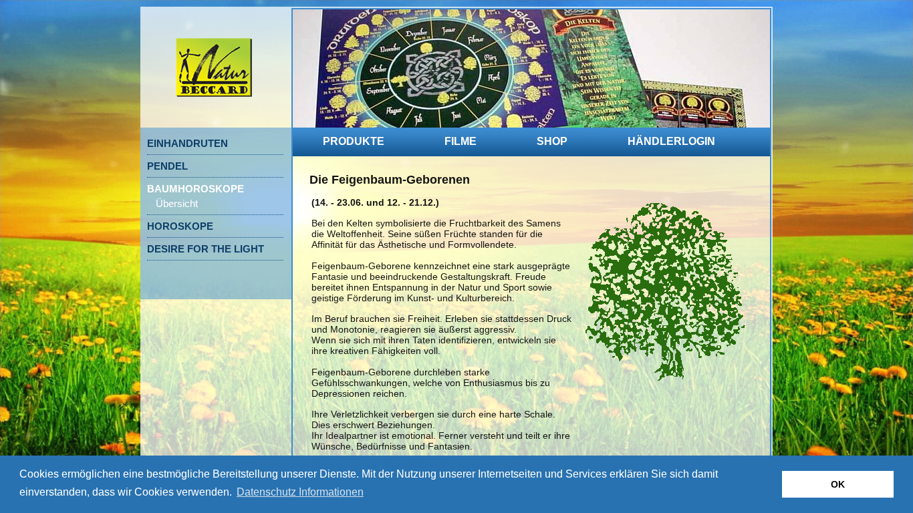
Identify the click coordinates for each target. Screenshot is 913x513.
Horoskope (180, 226)
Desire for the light (205, 248)
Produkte (353, 141)
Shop (552, 141)
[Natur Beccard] (213, 118)
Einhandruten (187, 143)
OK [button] (838, 484)
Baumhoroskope (195, 188)
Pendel (167, 166)
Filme (460, 141)
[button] (300, 492)
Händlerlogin (671, 141)
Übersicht (177, 203)
